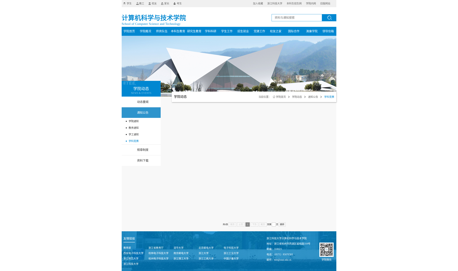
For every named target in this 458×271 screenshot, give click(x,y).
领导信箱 (328, 31)
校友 (154, 3)
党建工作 (259, 31)
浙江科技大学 (274, 3)
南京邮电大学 (181, 253)
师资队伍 (161, 31)
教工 (141, 3)
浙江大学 (204, 253)
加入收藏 (258, 3)
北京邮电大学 (206, 247)
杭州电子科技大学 (158, 258)
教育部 (127, 247)
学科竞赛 (134, 141)
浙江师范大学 (130, 258)
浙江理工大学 (181, 258)
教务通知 (134, 127)
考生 (179, 3)
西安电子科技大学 (133, 253)
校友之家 (275, 31)
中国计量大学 (231, 258)
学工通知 (134, 134)
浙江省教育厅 (156, 247)
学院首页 (129, 31)
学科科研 (210, 31)
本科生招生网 (294, 3)
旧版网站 (325, 3)
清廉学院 (312, 31)
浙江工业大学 (231, 253)
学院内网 (311, 3)
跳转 (282, 224)
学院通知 (134, 121)
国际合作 (293, 31)
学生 (129, 3)
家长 (166, 3)
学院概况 (145, 31)
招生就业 (243, 31)
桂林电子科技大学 (158, 253)
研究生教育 (194, 31)
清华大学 (179, 247)
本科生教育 (178, 31)
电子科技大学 (231, 247)
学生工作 (227, 31)
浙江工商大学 (206, 258)
